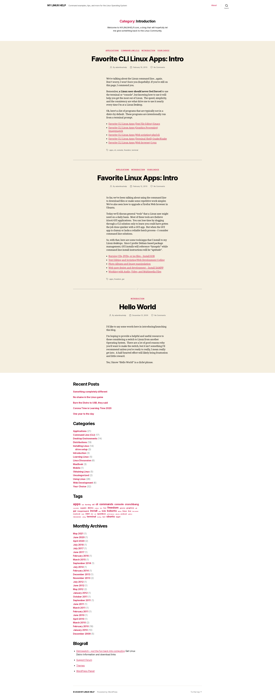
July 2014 (78, 567)
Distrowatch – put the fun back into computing (100, 651)
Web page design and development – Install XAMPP (135, 267)
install (93, 510)
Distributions (80, 442)
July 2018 (78, 544)
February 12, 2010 (140, 186)
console (120, 150)
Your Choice (163, 50)
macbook (76, 514)
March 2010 (79, 622)
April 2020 (78, 541)
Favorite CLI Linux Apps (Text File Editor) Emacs (134, 123)
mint (87, 514)
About (214, 5)
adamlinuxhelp (121, 67)
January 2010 (80, 630)
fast (101, 508)
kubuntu (112, 510)
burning (88, 504)
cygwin (83, 508)
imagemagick (83, 511)
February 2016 (81, 555)
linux (124, 511)
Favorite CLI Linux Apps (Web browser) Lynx (132, 142)
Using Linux (79, 479)
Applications (112, 50)
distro (90, 508)
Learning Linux (81, 456)
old (95, 514)
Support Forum (84, 660)
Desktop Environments (85, 438)
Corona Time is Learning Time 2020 (92, 408)
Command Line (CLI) (130, 50)
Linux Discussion (82, 460)
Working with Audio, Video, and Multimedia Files (134, 271)
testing (99, 517)
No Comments (159, 67)
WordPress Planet (85, 671)
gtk (136, 508)
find (104, 508)
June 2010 (78, 615)
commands (106, 504)
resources (77, 517)
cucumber (76, 508)
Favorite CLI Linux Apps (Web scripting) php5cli (134, 135)
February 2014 (81, 570)
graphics (130, 508)
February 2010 (81, 626)
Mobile (76, 468)
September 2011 (82, 600)
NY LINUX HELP (56, 5)
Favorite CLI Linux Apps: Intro (137, 59)
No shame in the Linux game (88, 397)
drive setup (81, 449)
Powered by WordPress (107, 692)
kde (104, 511)
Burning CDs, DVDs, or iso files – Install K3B (131, 256)
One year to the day (83, 413)
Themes (80, 665)
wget (118, 517)
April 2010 (78, 619)
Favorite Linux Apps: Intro (137, 178)
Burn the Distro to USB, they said (90, 402)
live (129, 511)
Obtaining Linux (81, 471)
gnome (122, 508)
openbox (101, 514)
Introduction (148, 50)
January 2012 (80, 593)
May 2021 (78, 533)
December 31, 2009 (140, 315)
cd (93, 504)
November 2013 (81, 578)
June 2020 (79, 537)
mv (92, 514)
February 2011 (80, 611)
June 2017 (78, 552)
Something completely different (90, 391)
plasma (117, 514)
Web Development (83, 482)
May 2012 (78, 589)
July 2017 (78, 548)
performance (110, 514)
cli (115, 150)
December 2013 (81, 574)
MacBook (78, 464)
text (103, 517)
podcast (124, 514)
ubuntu (110, 516)
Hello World (137, 307)
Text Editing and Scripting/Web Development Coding (136, 260)
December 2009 (82, 633)
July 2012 (78, 582)
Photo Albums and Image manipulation (129, 264)
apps (111, 150)
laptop (119, 511)
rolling (84, 517)
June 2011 (78, 604)
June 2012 (78, 585)
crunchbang (132, 504)
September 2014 (82, 563)
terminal (135, 150)
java (100, 511)
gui (123, 279)
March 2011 (79, 607)
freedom (127, 150)
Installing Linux (81, 446)
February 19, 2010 (140, 67)
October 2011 (80, 596)
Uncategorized (81, 475)
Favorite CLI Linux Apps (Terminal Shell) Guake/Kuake (137, 138)
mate (82, 514)
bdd (83, 504)
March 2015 (79, 559)
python (130, 514)
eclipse (97, 508)
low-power (135, 511)
